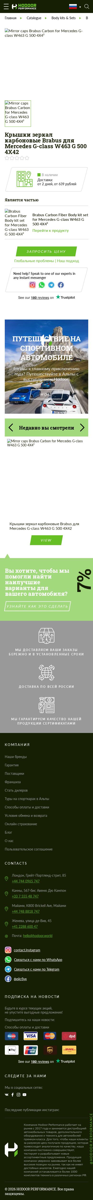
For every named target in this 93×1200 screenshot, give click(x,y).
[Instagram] (19, 1094)
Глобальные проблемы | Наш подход (46, 260)
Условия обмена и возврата (26, 815)
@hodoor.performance (91, 1138)
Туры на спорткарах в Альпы (27, 799)
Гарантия (12, 765)
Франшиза (13, 782)
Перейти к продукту (50, 230)
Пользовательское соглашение (28, 849)
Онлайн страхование (21, 824)
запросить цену (46, 251)
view (46, 540)
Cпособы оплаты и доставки (27, 807)
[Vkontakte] (7, 1094)
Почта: (32, 936)
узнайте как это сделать (37, 606)
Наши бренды (16, 757)
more (46, 394)
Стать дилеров (16, 790)
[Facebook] (13, 1094)
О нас (9, 841)
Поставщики (14, 773)
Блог (8, 832)
